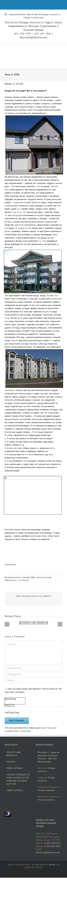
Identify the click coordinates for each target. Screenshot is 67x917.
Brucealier (42, 752)
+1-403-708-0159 (51, 843)
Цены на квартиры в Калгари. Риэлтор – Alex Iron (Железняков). (48, 757)
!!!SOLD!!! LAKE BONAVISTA (14, 754)
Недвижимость (11, 580)
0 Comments (24, 580)
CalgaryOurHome (14, 577)
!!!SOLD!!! (11, 761)
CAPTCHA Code (12, 712)
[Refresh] (9, 706)
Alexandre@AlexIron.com (48, 852)
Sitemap (51, 864)
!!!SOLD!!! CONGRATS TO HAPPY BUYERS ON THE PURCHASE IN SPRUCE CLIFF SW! (18, 779)
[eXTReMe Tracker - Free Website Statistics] (8, 812)
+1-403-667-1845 (51, 846)
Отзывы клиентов (46, 770)
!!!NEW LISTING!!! (15, 768)
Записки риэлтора (44, 577)
